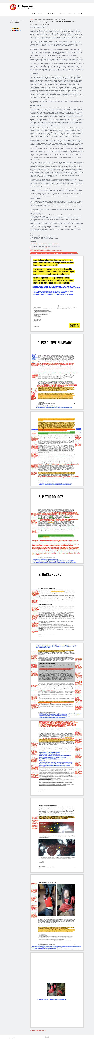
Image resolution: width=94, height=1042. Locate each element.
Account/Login (12, 0)
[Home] (22, 7)
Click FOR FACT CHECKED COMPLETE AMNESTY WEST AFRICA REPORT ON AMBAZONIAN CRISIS (54, 253)
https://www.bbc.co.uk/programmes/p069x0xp (39, 247)
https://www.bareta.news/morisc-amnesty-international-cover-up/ (44, 243)
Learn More (62, 13)
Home (33, 13)
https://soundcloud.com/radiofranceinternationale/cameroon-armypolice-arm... (46, 250)
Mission (40, 13)
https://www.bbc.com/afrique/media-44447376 (39, 249)
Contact (80, 13)
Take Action (72, 13)
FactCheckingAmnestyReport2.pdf (39, 1030)
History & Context (50, 13)
